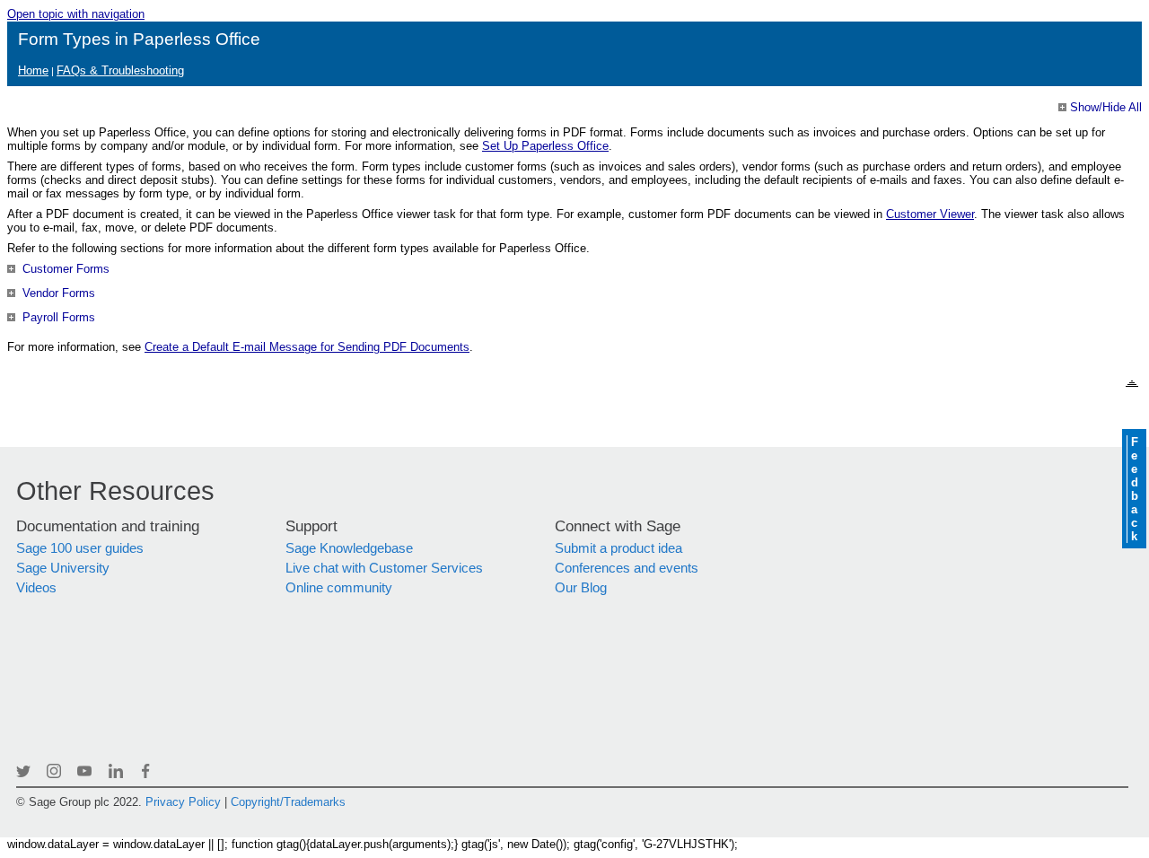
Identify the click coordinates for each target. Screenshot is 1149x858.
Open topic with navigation (76, 14)
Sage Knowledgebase (349, 548)
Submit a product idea (618, 548)
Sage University (63, 568)
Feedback (1134, 489)
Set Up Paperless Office (545, 146)
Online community (338, 588)
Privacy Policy (183, 802)
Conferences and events (626, 568)
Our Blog (581, 588)
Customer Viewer (930, 214)
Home (33, 70)
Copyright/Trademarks (288, 802)
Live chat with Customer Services (384, 568)
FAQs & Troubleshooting (120, 70)
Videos (36, 588)
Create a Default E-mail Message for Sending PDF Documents (307, 347)
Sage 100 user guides (80, 548)
